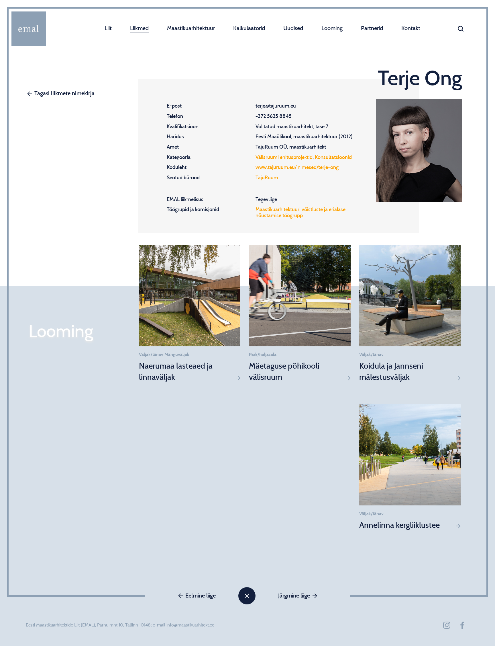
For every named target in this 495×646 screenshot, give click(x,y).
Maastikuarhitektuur (191, 28)
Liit (108, 28)
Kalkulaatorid (249, 28)
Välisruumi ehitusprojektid (284, 157)
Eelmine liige (200, 596)
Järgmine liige (294, 596)
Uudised (293, 28)
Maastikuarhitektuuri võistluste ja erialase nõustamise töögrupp (300, 212)
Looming (332, 28)
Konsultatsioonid (333, 157)
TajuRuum (267, 177)
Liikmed (139, 28)
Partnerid (372, 28)
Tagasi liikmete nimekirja (64, 93)
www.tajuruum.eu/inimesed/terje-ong (297, 167)
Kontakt (410, 28)
